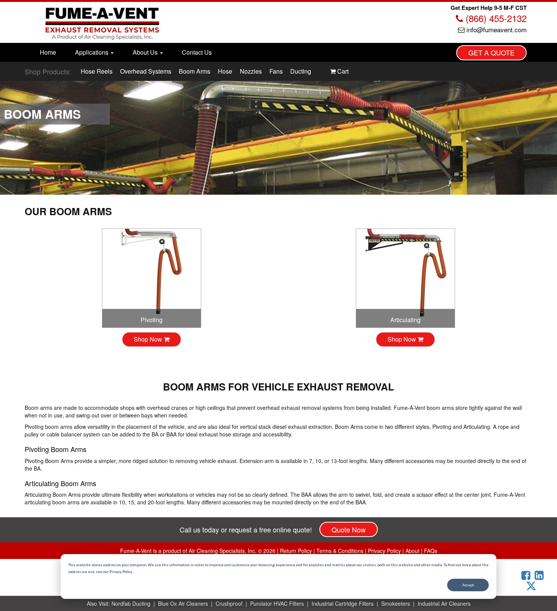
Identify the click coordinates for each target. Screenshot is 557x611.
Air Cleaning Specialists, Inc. (223, 550)
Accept (468, 585)
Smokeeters (395, 603)
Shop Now (149, 339)
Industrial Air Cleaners (444, 603)
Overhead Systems (145, 71)
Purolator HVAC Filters (277, 603)
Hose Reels (97, 71)
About (412, 550)
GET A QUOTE (491, 52)
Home (48, 52)
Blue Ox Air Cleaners (183, 603)
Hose (225, 71)
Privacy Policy (384, 550)
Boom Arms (194, 71)
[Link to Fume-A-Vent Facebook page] (527, 575)
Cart (342, 71)
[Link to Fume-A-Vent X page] (534, 586)
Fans (276, 71)
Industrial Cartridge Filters (342, 603)
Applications (92, 52)
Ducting (300, 71)
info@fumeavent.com (496, 29)
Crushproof (229, 603)
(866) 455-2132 (495, 18)
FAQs (430, 550)
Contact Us (197, 52)
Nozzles (251, 71)
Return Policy (296, 550)
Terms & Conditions (339, 550)
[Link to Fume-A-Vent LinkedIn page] (540, 575)
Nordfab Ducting (130, 603)
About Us (146, 52)
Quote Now (349, 529)
